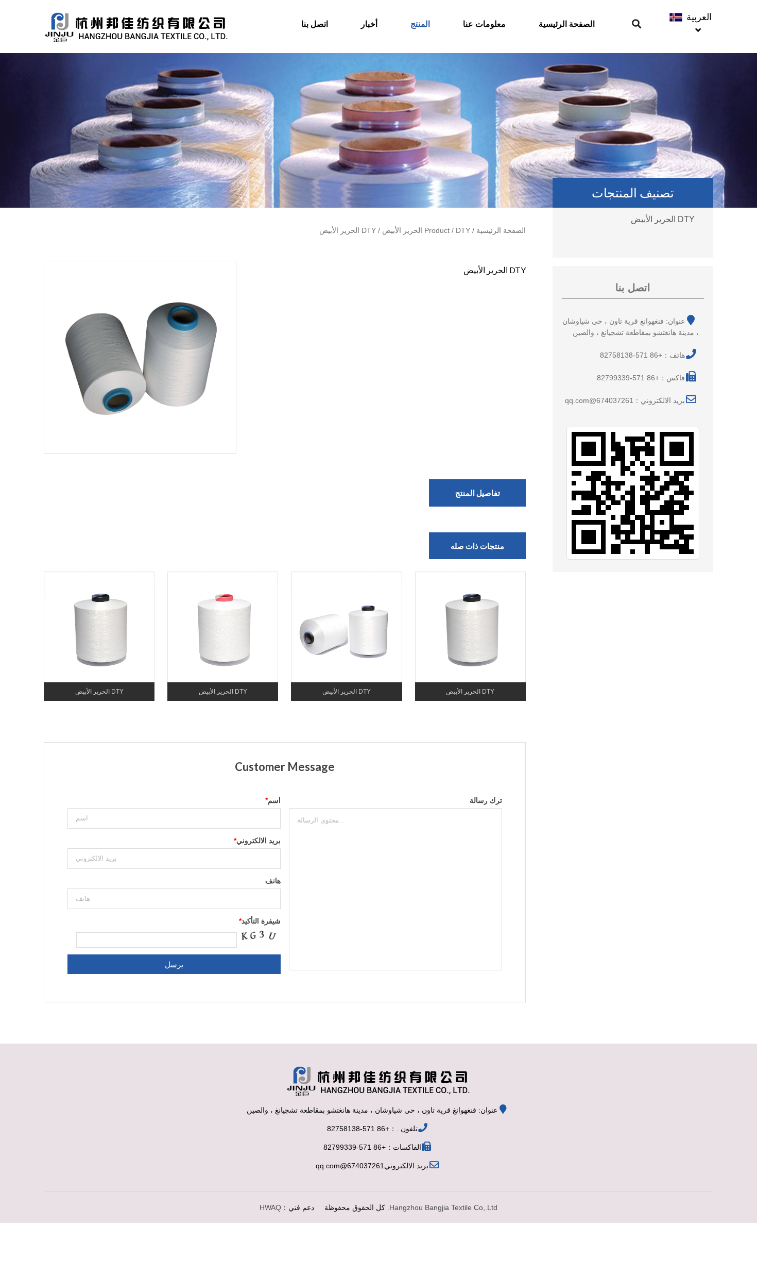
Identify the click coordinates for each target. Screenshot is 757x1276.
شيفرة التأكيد (260, 921)
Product (437, 230)
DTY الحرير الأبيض (663, 219)
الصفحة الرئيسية (567, 24)
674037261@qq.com (350, 1166)
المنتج (420, 24)
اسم (273, 800)
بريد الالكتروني (257, 840)
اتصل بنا (314, 24)
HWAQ (270, 1207)
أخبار (369, 24)
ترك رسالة (486, 800)
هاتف (273, 881)
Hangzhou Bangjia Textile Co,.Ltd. (442, 1207)
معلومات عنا (484, 24)
